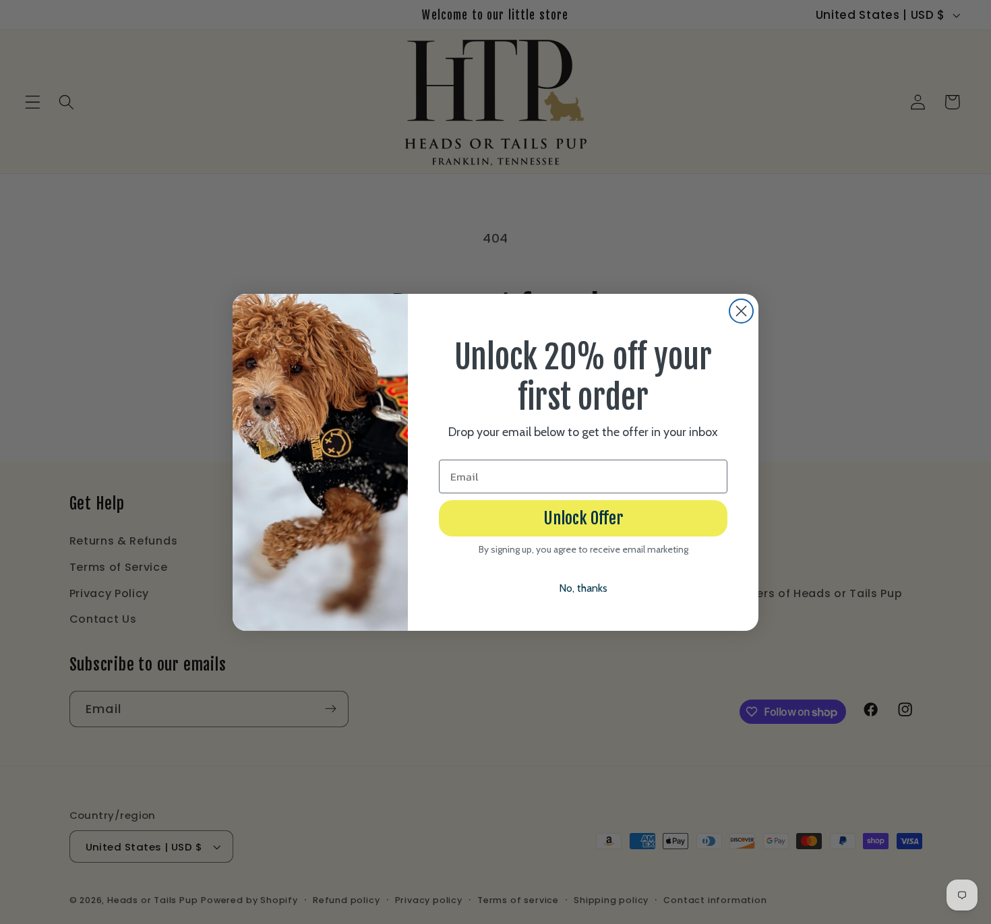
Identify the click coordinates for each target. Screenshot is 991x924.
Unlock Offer (583, 518)
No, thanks (583, 588)
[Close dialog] (741, 311)
